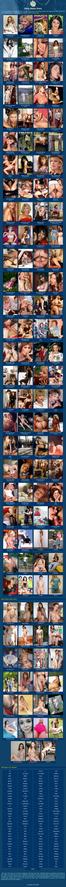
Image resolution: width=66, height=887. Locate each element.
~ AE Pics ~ (48, 762)
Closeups (10, 793)
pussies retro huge (25, 175)
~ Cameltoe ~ (41, 573)
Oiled (41, 836)
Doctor (9, 801)
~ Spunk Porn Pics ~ (40, 692)
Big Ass (40, 778)
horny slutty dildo (10, 479)
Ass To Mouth (41, 773)
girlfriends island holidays (56, 432)
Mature (10, 833)
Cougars (10, 796)
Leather (10, 828)
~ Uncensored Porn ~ (55, 715)
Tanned (25, 861)
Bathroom (56, 776)
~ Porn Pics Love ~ (10, 669)
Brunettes (10, 786)
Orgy (25, 838)
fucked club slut (40, 58)
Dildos (56, 798)
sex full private (40, 35)
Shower (56, 851)
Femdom (25, 806)
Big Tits (10, 781)
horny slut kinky (40, 503)
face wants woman (25, 58)
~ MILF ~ (10, 595)
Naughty (56, 833)
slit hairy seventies (25, 128)
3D (9, 771)
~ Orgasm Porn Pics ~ (41, 739)
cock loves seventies (40, 315)
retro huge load (40, 105)
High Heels (25, 821)
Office (25, 836)
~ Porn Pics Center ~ (10, 739)
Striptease (10, 861)
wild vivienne (56, 292)
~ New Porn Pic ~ (56, 669)
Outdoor (41, 838)
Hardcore (56, 818)
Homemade (40, 821)
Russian (40, 848)
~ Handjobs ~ (56, 573)
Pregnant (56, 843)
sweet (55, 409)
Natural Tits (41, 833)
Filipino (56, 806)
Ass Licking (25, 773)
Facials (56, 803)
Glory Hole (56, 813)
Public (9, 846)
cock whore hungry (55, 526)
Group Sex (40, 816)
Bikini (25, 781)
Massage (41, 831)
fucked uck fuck (25, 479)
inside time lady (55, 479)
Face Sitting (40, 803)
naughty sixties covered (25, 432)
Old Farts (56, 836)
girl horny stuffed (10, 315)
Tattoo (40, 861)
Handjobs (41, 818)
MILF (9, 831)
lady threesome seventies (55, 339)
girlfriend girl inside (55, 128)
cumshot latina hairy (10, 503)
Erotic (56, 801)
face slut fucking (55, 58)
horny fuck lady (25, 269)
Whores (33, 869)
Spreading (9, 859)
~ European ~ (41, 549)
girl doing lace (10, 128)
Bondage (41, 783)
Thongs (10, 864)
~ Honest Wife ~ (25, 669)
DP (25, 798)
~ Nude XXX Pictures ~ (25, 646)
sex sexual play (25, 409)
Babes (40, 776)
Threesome (25, 864)
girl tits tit (55, 199)
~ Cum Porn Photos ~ (10, 715)
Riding (25, 848)
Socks (10, 856)
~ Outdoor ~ (25, 573)
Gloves (9, 816)
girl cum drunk (40, 269)
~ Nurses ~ (55, 595)
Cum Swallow (56, 796)
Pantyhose (25, 841)
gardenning (55, 35)
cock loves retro (10, 269)
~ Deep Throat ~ (10, 573)
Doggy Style (25, 801)
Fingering (10, 808)
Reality (40, 846)
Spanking (56, 856)
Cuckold (41, 796)
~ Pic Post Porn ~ (10, 692)
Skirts (25, 853)
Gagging (10, 813)
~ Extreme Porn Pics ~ (40, 646)
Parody (40, 841)
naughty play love (41, 199)
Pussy (25, 846)
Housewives (56, 821)
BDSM (25, 776)
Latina (56, 826)
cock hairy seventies (10, 222)
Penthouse (9, 843)
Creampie (25, 796)
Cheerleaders (25, 791)
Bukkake (25, 786)
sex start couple (10, 526)
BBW (10, 776)
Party (56, 841)
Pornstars (41, 843)
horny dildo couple (10, 362)
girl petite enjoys (10, 82)
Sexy (10, 851)
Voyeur (56, 866)
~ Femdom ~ (56, 549)
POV (56, 838)
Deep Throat (41, 798)
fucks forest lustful (56, 362)
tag (55, 503)
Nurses (9, 836)
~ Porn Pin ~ (56, 739)
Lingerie (56, 828)
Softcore (25, 856)
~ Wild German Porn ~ (40, 669)
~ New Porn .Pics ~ (25, 692)
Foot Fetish (25, 811)
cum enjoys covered (55, 82)
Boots (56, 783)
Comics (56, 793)
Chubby (40, 791)
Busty (40, 786)
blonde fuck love (25, 526)
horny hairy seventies (10, 105)
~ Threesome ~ (25, 595)
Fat (10, 806)
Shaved (25, 851)
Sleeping (41, 853)
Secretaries (56, 848)
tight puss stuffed (55, 456)
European (10, 803)
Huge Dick (9, 823)
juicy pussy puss (55, 105)
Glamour (41, 813)
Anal (56, 771)
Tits (56, 864)
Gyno (10, 818)
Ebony (40, 801)
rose (41, 339)
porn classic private (10, 35)
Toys (10, 866)
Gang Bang (25, 813)
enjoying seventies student (56, 222)
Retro (10, 848)
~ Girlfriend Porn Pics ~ (25, 739)
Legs (25, 828)
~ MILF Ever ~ (55, 623)
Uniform (25, 866)
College (40, 793)
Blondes (10, 783)
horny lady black (40, 175)
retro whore (25, 245)
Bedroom (25, 778)
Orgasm (10, 838)
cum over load (25, 82)
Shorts (40, 851)
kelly (10, 456)
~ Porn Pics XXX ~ (33, 762)
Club (25, 793)
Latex (40, 826)
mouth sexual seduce (10, 386)
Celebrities (9, 791)
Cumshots (10, 798)
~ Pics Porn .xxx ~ (10, 623)
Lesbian (41, 828)
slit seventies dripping (25, 292)
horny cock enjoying (55, 245)
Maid (25, 831)
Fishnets (25, 808)
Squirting (25, 859)
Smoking (56, 853)
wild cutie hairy (25, 549)
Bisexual (41, 781)
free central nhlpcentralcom (10, 58)
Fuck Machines (56, 811)
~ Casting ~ (40, 595)
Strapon (56, 859)
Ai (25, 771)
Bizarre (56, 781)
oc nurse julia (10, 409)
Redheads (56, 846)
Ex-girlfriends (25, 803)
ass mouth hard (10, 549)
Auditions (56, 773)
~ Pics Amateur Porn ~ (10, 646)
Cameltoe (25, 788)
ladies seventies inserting (40, 82)
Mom (25, 833)
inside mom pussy (41, 128)
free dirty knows (25, 503)
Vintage (40, 866)
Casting (56, 788)
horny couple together (41, 456)
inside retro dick (55, 269)
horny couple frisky (25, 105)
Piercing (25, 843)
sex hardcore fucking (10, 339)
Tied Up (41, 864)
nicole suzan (25, 315)
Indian (40, 823)
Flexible (10, 811)
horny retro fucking (55, 386)
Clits (56, 791)
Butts (56, 786)
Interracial (56, 823)
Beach (9, 778)
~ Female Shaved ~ (55, 692)
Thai (56, 861)
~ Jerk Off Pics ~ (25, 715)
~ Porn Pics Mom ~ (55, 646)
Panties (9, 841)
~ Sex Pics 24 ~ (40, 623)
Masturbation (56, 831)
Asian (10, 773)
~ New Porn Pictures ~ (18, 762)
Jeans (25, 826)
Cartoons (41, 788)
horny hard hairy (25, 362)
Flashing (56, 808)
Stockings (41, 859)
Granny (25, 816)
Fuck (41, 811)
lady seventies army (55, 175)
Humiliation (25, 823)
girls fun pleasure (10, 199)
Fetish (40, 806)
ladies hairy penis (25, 339)
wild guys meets (40, 222)
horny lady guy (25, 199)
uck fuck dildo (40, 432)
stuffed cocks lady (10, 152)
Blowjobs (25, 783)
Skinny (9, 853)
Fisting (40, 808)
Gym (56, 816)
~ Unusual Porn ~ (41, 715)
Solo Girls (40, 856)
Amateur (41, 771)
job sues (10, 175)
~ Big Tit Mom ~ (25, 623)
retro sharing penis (55, 152)
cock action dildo (40, 362)
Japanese (10, 826)
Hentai (9, 821)
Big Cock (56, 778)
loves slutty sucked (40, 245)
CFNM (9, 788)
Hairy (25, 818)
